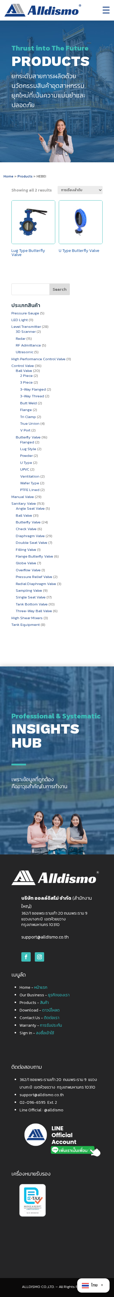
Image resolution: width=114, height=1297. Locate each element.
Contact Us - (39, 1018)
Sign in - (37, 1033)
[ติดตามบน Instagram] (39, 957)
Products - (34, 1003)
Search (60, 289)
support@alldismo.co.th (45, 936)
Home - (33, 987)
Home (8, 176)
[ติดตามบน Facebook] (26, 957)
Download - (40, 1010)
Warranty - (41, 1025)
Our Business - (45, 995)
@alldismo (53, 1110)
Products (25, 176)
